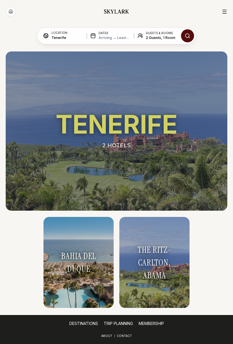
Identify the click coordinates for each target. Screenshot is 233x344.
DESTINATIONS (83, 323)
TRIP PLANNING (118, 323)
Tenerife (58, 38)
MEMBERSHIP (151, 323)
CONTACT (124, 336)
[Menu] (224, 11)
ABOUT (106, 336)
